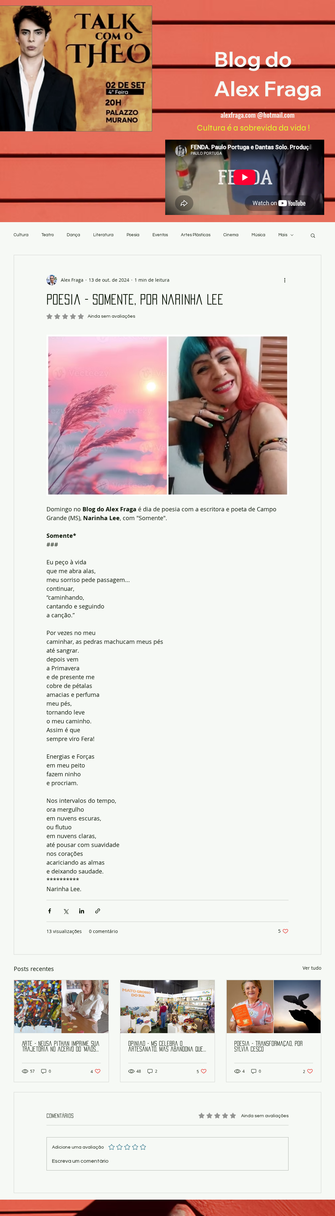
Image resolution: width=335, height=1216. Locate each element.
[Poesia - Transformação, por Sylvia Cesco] (273, 1006)
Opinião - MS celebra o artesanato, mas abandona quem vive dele (167, 1046)
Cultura (21, 235)
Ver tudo (312, 968)
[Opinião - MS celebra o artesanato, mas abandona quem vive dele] (167, 1006)
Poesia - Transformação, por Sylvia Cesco (268, 1046)
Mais (282, 235)
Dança (73, 235)
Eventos (160, 235)
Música (258, 235)
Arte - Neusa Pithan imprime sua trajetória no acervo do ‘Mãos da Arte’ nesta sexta (60, 1046)
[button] (313, 235)
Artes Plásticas (195, 235)
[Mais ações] (285, 280)
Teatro (48, 235)
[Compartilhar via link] (98, 911)
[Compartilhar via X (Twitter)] (65, 911)
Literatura (103, 235)
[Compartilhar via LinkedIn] (82, 911)
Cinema (230, 235)
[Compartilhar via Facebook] (49, 911)
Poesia (133, 235)
